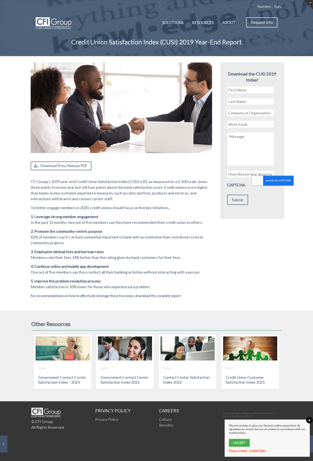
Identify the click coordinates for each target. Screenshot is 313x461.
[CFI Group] (53, 22)
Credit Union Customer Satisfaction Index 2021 (245, 379)
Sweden (264, 6)
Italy (278, 6)
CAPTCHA (236, 185)
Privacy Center (238, 450)
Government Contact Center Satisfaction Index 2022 (125, 379)
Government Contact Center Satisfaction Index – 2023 (62, 379)
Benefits (166, 425)
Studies (42, 368)
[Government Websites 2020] (3, 443)
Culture (165, 419)
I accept (239, 442)
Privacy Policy (106, 419)
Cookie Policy (257, 450)
